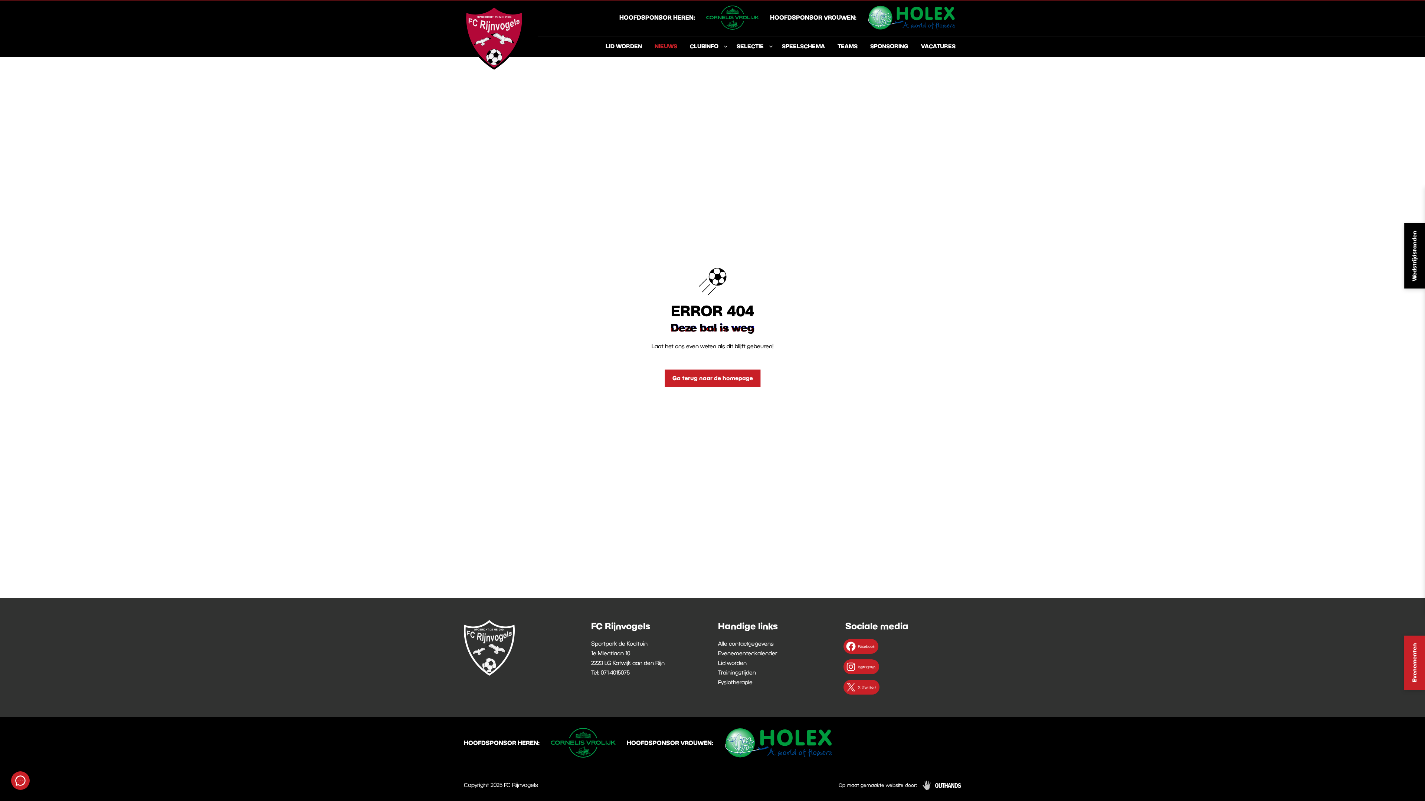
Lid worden (624, 46)
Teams (848, 46)
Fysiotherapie (735, 682)
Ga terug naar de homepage (712, 378)
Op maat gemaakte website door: (878, 785)
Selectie (750, 46)
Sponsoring (889, 46)
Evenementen (1414, 662)
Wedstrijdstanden (1414, 256)
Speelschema (803, 46)
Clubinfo (704, 46)
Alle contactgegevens (746, 643)
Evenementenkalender (747, 653)
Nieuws (666, 46)
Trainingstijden (737, 672)
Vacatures (938, 46)
